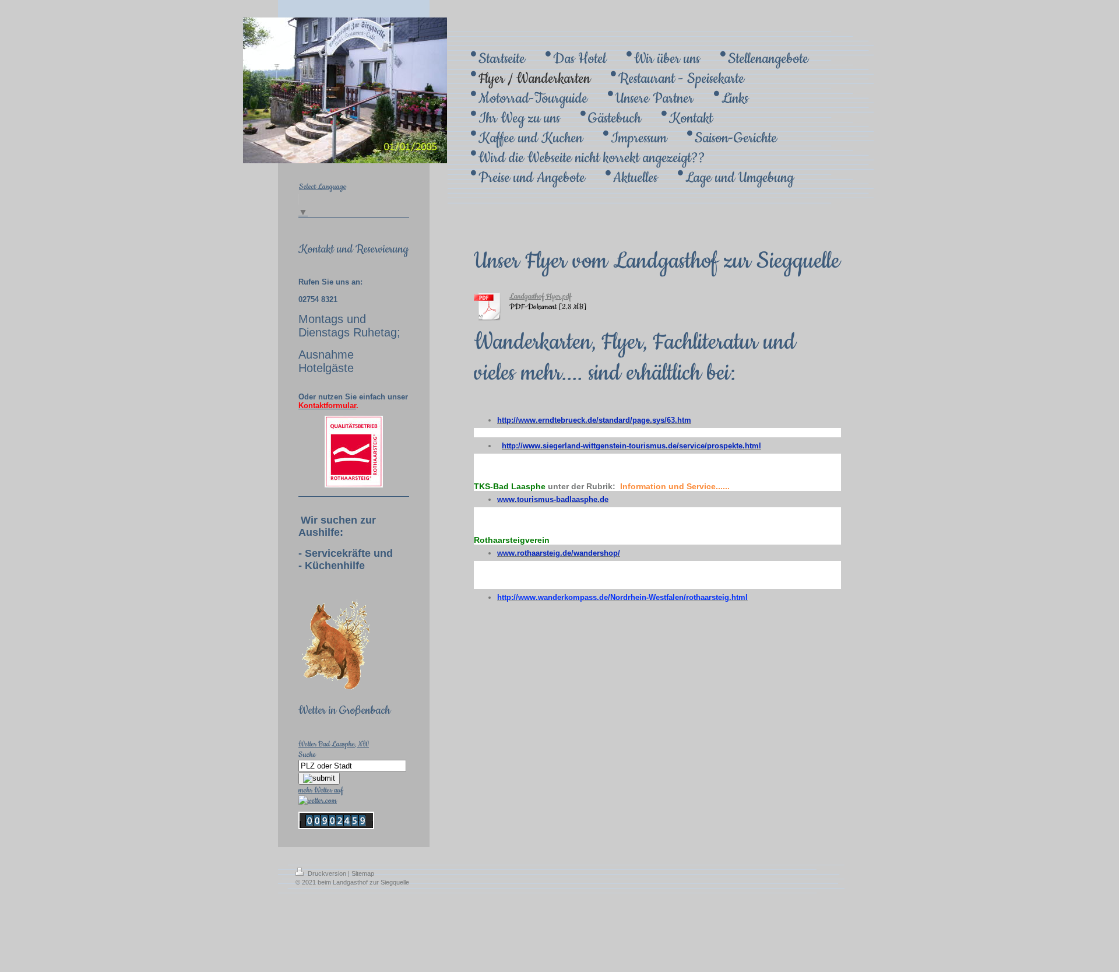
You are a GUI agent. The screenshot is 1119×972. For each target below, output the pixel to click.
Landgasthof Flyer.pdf (540, 296)
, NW (362, 744)
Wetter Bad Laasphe (326, 744)
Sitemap (362, 873)
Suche (307, 754)
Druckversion (327, 873)
